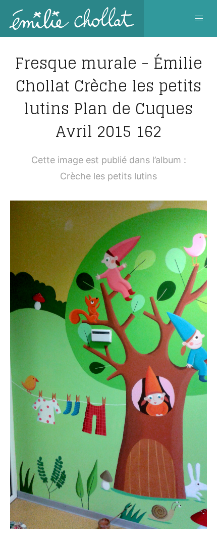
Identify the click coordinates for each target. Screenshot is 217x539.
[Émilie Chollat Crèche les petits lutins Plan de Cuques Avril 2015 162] (108, 365)
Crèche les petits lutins (108, 176)
